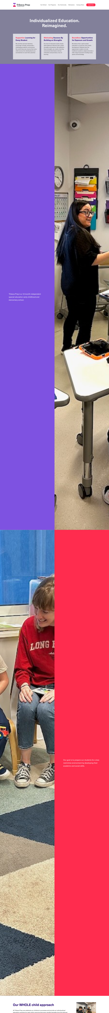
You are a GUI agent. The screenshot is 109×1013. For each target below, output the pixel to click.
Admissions (71, 5)
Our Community (62, 5)
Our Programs (52, 5)
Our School (43, 5)
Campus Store (80, 5)
